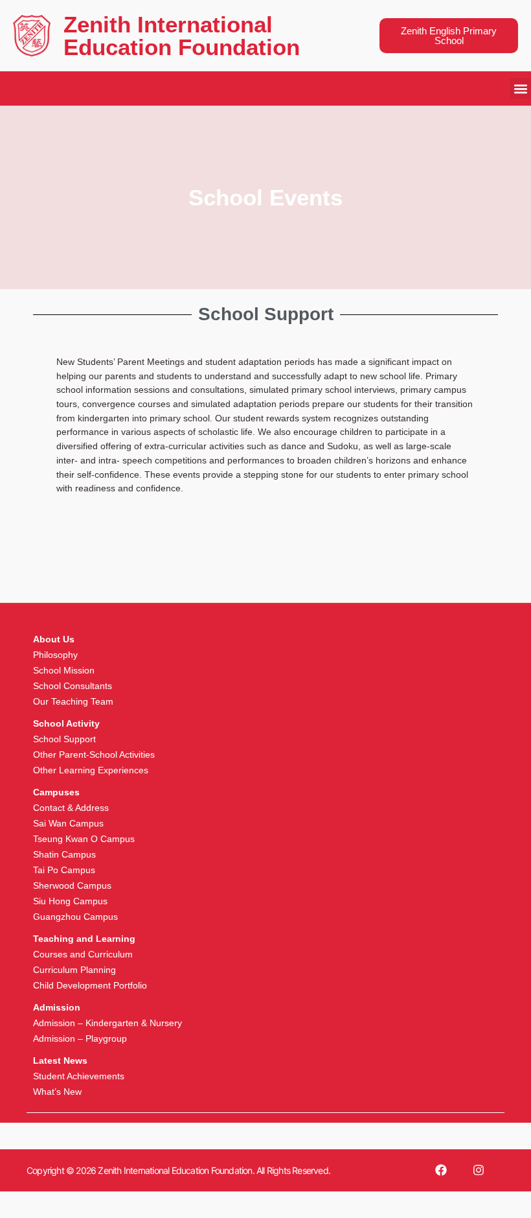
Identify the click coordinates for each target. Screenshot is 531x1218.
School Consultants (72, 686)
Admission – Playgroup (80, 1038)
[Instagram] (478, 1170)
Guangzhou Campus (75, 916)
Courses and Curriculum (83, 954)
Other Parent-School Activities (94, 754)
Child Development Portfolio (90, 985)
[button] (520, 88)
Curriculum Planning (74, 970)
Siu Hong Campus (70, 901)
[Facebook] (441, 1170)
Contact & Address (71, 807)
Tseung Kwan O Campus (84, 839)
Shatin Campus (64, 854)
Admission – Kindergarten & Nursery (107, 1023)
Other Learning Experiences (90, 770)
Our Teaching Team (73, 701)
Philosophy (55, 655)
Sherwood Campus (72, 885)
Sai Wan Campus (68, 823)
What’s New (57, 1091)
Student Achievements (78, 1076)
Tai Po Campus (64, 870)
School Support (64, 739)
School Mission (64, 670)
